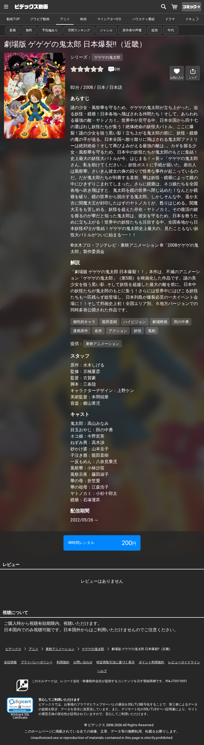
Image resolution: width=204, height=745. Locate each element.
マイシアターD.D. (109, 19)
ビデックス (13, 649)
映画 (83, 19)
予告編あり (50, 30)
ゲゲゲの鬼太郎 (93, 649)
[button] (20, 705)
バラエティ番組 (143, 19)
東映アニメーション (60, 649)
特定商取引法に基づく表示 (115, 662)
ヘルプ (102, 671)
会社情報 (10, 662)
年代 (171, 30)
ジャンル (106, 30)
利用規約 (63, 662)
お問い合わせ (82, 662)
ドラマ (170, 19)
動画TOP (13, 19)
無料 (29, 30)
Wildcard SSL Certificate (20, 716)
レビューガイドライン (184, 662)
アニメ (65, 19)
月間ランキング (79, 30)
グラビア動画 (39, 19)
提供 (154, 30)
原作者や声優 (132, 30)
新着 (13, 30)
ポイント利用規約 (151, 662)
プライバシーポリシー (37, 662)
